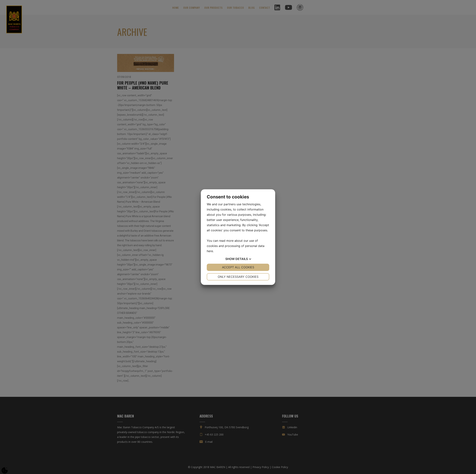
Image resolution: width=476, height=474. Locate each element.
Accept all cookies (238, 267)
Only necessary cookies (238, 277)
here (210, 251)
